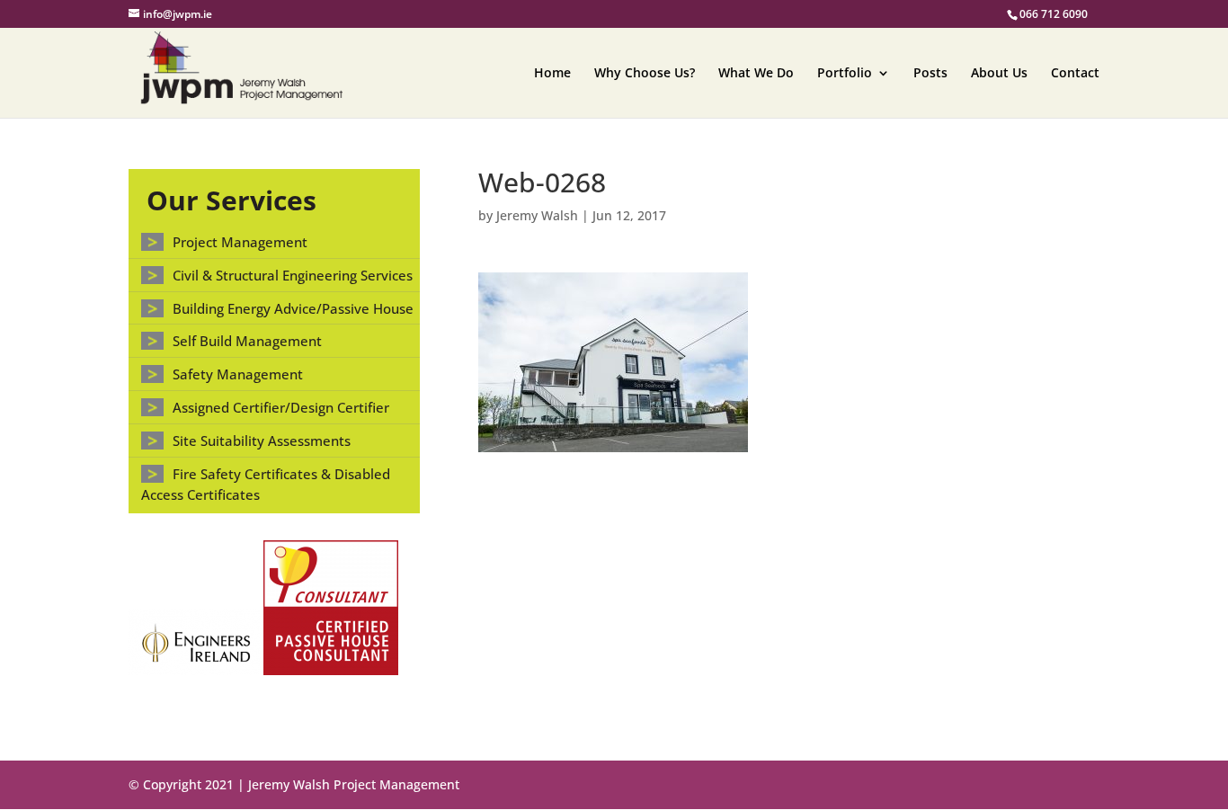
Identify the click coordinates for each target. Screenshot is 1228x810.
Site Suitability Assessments (262, 441)
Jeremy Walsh (537, 215)
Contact (1075, 74)
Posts (930, 74)
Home (552, 74)
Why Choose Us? (644, 74)
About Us (999, 74)
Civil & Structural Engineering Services (293, 275)
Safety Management (238, 374)
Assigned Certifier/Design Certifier (281, 407)
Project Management (240, 242)
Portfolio (844, 74)
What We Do (756, 74)
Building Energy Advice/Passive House (293, 308)
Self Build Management (247, 341)
